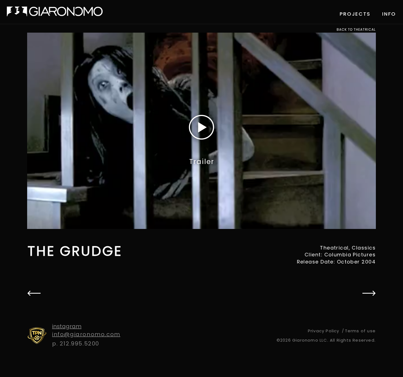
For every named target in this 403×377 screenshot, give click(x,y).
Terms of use (360, 331)
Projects (355, 13)
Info (389, 13)
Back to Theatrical (356, 30)
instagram (66, 326)
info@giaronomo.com (86, 334)
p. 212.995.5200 (75, 343)
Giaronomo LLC (55, 11)
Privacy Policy (323, 331)
